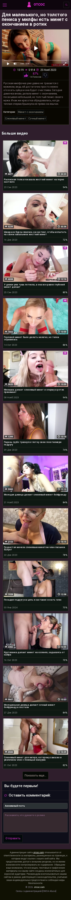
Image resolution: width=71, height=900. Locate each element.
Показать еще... (35, 775)
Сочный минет (37, 118)
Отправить (13, 838)
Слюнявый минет (15, 118)
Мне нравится (26, 75)
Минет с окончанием (30, 112)
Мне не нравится (45, 75)
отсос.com (38, 852)
